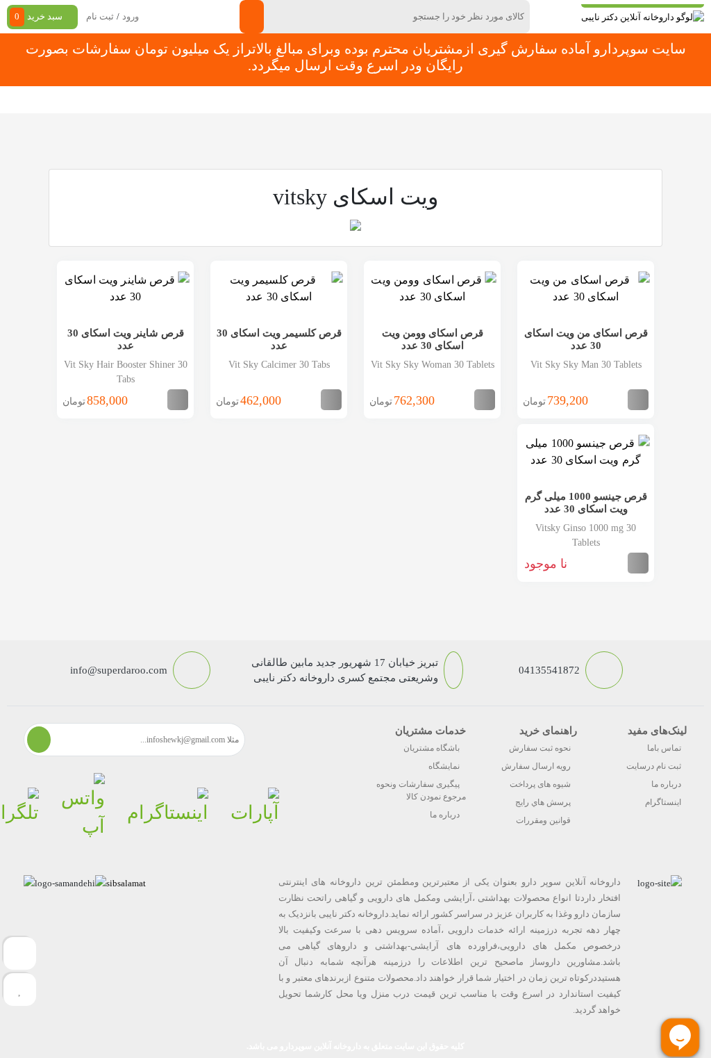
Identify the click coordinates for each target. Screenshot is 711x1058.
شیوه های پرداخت (540, 784)
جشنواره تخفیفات (425, 100)
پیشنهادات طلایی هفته (336, 100)
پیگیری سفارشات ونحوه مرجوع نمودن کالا (421, 790)
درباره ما (666, 784)
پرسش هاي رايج (543, 802)
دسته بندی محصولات (636, 100)
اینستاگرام (663, 802)
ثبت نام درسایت (653, 766)
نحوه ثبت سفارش (84, 100)
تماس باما (664, 748)
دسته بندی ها (497, 100)
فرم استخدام (256, 100)
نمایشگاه (444, 766)
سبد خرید (38, 16)
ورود (130, 16)
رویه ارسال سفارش (536, 766)
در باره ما (149, 100)
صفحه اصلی (558, 100)
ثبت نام (100, 16)
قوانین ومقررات (543, 820)
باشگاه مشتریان (431, 748)
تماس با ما (199, 100)
